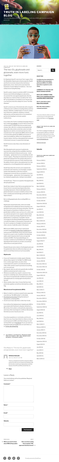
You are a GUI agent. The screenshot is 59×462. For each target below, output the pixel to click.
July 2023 (39, 209)
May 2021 (39, 284)
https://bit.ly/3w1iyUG (42, 103)
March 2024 (40, 186)
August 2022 (40, 240)
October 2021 (40, 269)
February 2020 (40, 327)
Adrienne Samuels (14, 355)
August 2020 (40, 309)
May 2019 (39, 353)
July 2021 (39, 278)
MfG (18, 336)
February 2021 (40, 292)
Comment (7, 384)
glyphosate (17, 334)
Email (6, 413)
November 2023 (41, 197)
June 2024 (39, 177)
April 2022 (39, 252)
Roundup (8, 337)
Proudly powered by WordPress (33, 458)
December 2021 (41, 263)
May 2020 (39, 318)
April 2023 (39, 217)
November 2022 (41, 232)
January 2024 (40, 192)
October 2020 (40, 304)
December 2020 (41, 298)
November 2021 (41, 266)
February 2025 (40, 166)
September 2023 (41, 203)
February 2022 (40, 258)
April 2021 (39, 286)
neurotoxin (26, 336)
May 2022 (39, 249)
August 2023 (40, 206)
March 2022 (40, 255)
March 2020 (40, 324)
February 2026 (40, 160)
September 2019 (41, 341)
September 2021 (41, 272)
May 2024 (39, 180)
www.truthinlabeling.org (42, 139)
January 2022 (40, 261)
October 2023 (40, 200)
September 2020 (41, 307)
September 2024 (41, 169)
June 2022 (39, 246)
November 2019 (41, 335)
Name (6, 405)
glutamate (9, 334)
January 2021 (40, 295)
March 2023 (40, 220)
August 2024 (40, 172)
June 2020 (39, 315)
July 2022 (39, 243)
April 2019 (39, 355)
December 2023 (41, 194)
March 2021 (40, 289)
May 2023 (39, 215)
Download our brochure (10, 297)
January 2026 (40, 163)
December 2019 (41, 332)
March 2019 (40, 358)
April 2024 (39, 183)
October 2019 (40, 338)
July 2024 (39, 174)
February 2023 (40, 223)
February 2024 (40, 189)
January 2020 (40, 330)
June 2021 (39, 281)
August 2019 (40, 344)
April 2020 (39, 321)
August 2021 (40, 275)
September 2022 (41, 238)
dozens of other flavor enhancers (20, 230)
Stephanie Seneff (17, 337)
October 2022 (40, 235)
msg (21, 336)
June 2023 (39, 212)
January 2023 (40, 226)
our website (14, 123)
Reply (10, 368)
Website (6, 421)
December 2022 (41, 229)
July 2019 (39, 347)
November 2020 (41, 301)
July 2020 (39, 312)
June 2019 (39, 350)
